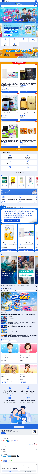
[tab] (4, 86)
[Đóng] (1, 1)
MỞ (36, 1)
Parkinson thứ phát (5, 379)
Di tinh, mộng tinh (5, 357)
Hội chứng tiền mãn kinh (24, 357)
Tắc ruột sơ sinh (23, 381)
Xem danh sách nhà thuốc (19, 426)
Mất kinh (21, 360)
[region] (19, 15)
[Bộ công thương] (3, 456)
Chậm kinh (22, 358)
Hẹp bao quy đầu (5, 358)
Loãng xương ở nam (5, 355)
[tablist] (19, 207)
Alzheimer (3, 376)
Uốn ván (21, 379)
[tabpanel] (19, 230)
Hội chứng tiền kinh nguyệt (25, 355)
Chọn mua (10, 91)
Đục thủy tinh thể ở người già (7, 381)
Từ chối (10, 471)
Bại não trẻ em (22, 376)
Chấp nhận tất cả (28, 471)
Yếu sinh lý (4, 360)
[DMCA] (11, 456)
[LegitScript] (21, 456)
